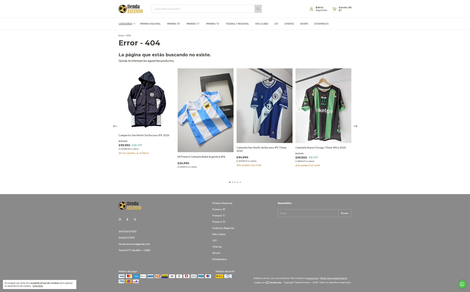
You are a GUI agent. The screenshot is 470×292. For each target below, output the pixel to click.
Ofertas (289, 23)
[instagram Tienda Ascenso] (120, 219)
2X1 (276, 23)
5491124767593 (127, 231)
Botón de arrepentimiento (334, 278)
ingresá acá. (312, 278)
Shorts (304, 23)
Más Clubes (261, 23)
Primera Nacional (150, 23)
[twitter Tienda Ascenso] (135, 219)
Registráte (321, 10)
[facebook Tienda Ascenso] (127, 219)
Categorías (125, 23)
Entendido (38, 286)
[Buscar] (258, 9)
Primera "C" (193, 23)
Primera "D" (213, 23)
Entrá (319, 7)
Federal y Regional (237, 23)
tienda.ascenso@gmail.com (134, 244)
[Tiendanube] (268, 283)
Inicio (121, 35)
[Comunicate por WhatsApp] (462, 284)
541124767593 (127, 237)
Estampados (321, 23)
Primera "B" (173, 23)
